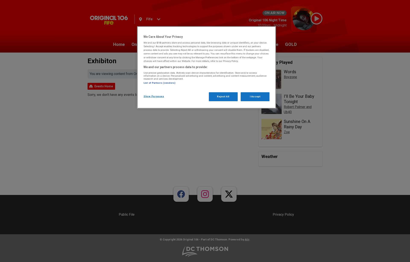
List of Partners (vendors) (159, 82)
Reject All (223, 96)
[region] (206, 67)
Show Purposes (154, 96)
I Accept (255, 96)
